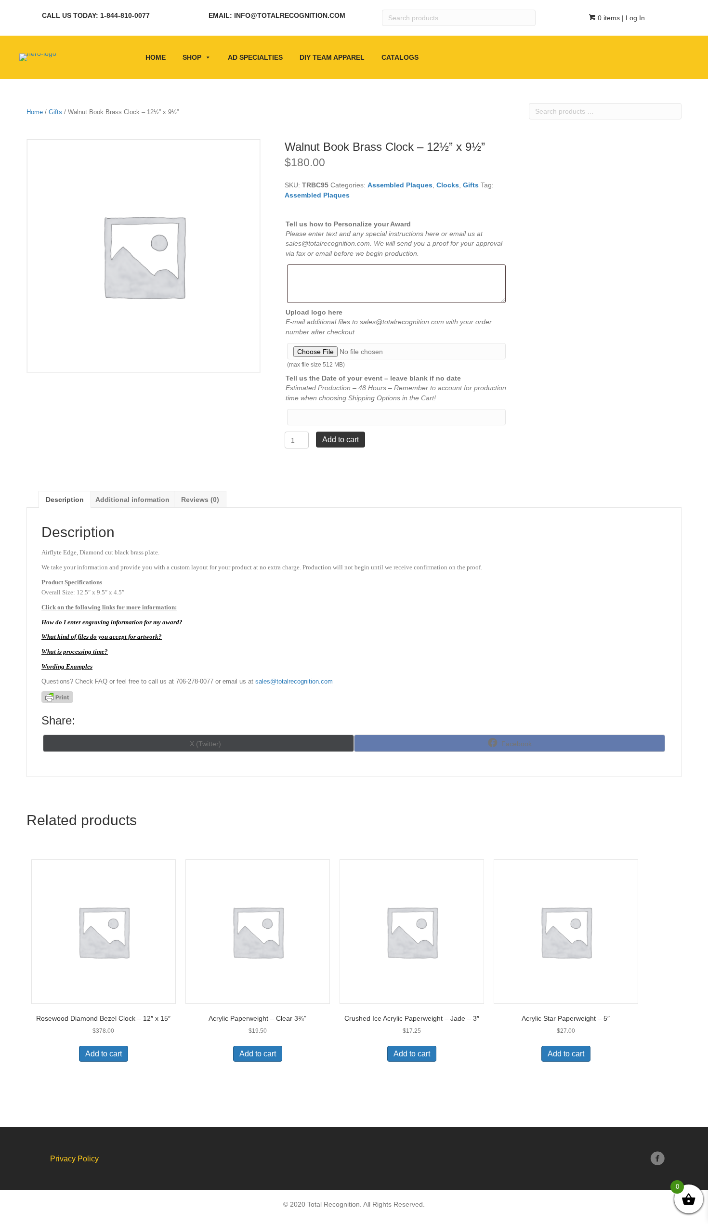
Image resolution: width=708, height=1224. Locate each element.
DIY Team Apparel (332, 57)
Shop (192, 57)
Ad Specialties (255, 57)
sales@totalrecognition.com (294, 681)
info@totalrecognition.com (289, 15)
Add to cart (340, 439)
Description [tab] (65, 499)
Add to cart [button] (103, 1054)
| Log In (632, 18)
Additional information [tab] (132, 499)
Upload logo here (314, 312)
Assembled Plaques (400, 185)
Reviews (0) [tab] (200, 499)
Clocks (447, 185)
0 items (608, 18)
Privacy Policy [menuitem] (74, 1159)
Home (155, 57)
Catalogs (400, 57)
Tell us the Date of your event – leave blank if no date (373, 378)
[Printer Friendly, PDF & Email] (57, 697)
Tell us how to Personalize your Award (348, 224)
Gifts (55, 112)
